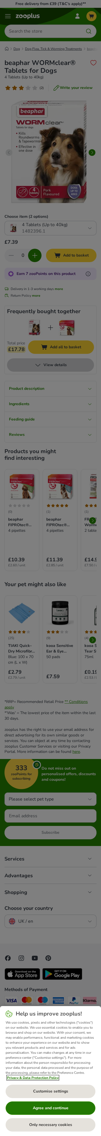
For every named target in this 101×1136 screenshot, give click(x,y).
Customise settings (50, 1091)
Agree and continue (50, 1108)
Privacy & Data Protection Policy (33, 1077)
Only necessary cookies (50, 1124)
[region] (50, 1071)
